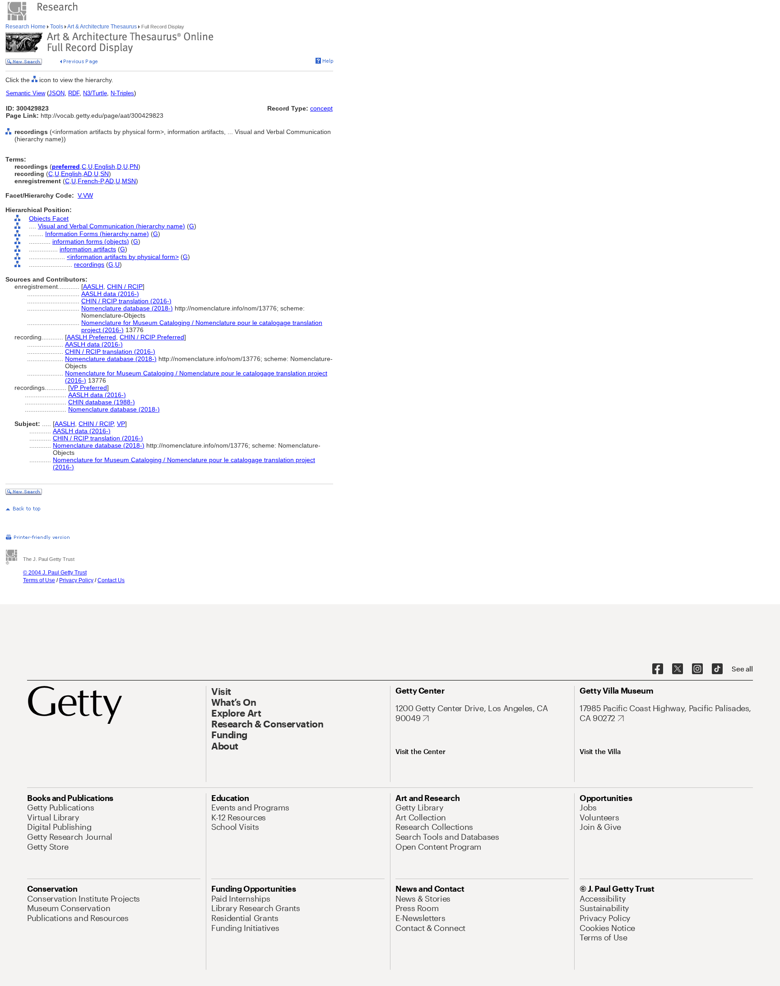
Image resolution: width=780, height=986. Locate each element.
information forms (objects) (90, 241)
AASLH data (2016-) (110, 293)
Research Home (26, 26)
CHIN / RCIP (125, 286)
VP (121, 423)
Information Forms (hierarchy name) (97, 233)
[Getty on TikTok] (717, 669)
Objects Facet (49, 218)
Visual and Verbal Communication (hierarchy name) (111, 226)
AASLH (93, 286)
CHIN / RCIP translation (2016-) (126, 301)
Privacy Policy (76, 580)
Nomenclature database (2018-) (127, 308)
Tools (57, 26)
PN (134, 166)
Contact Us (111, 580)
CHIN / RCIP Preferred (152, 337)
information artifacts (88, 249)
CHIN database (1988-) (101, 402)
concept (321, 108)
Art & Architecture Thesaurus (102, 26)
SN (104, 173)
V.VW (85, 195)
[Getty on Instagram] (697, 669)
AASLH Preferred (91, 337)
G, (111, 264)
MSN (129, 181)
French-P (90, 181)
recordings (89, 264)
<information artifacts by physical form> (123, 256)
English (104, 166)
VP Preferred (88, 387)
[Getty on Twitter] (677, 669)
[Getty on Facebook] (657, 669)
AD (88, 173)
